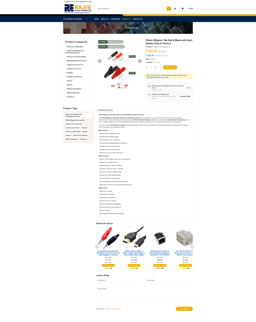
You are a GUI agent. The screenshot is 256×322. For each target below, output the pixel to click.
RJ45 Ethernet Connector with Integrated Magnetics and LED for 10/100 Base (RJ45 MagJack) (160, 253)
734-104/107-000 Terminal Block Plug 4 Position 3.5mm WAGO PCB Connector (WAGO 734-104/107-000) (185, 253)
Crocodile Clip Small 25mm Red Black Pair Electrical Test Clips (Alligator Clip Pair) (108, 253)
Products (126, 19)
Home (96, 19)
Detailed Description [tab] (105, 110)
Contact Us (137, 19)
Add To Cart (109, 265)
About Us (104, 19)
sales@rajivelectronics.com (157, 77)
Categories (115, 19)
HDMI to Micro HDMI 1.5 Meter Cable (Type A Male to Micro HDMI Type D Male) (134, 253)
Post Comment (184, 309)
